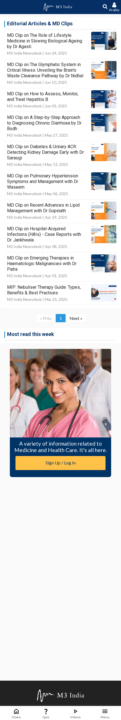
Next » (76, 318)
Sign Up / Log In (61, 462)
